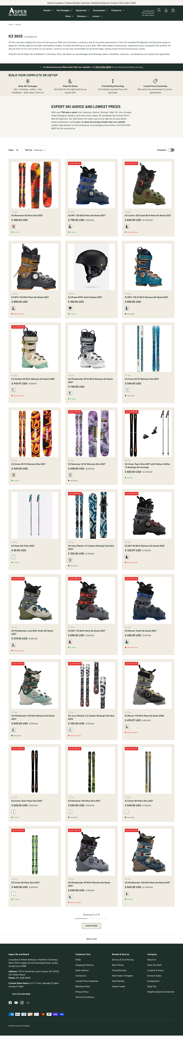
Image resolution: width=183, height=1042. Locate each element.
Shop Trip (151, 986)
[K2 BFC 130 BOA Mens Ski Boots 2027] (34, 267)
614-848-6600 (148, 11)
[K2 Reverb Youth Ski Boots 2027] (148, 600)
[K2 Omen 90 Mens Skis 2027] (148, 770)
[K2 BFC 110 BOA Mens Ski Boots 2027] (91, 600)
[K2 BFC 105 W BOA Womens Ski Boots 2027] (148, 267)
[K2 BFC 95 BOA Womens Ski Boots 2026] (148, 515)
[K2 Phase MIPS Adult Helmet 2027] (91, 267)
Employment (153, 981)
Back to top (92, 939)
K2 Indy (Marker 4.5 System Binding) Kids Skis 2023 (91, 547)
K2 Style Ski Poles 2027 (23, 546)
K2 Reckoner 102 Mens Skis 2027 (84, 801)
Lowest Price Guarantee (86, 981)
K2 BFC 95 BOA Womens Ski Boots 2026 (144, 546)
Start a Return (82, 970)
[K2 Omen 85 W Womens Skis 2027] (34, 433)
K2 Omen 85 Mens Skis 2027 (25, 882)
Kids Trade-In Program (122, 975)
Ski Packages (63, 10)
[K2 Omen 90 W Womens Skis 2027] (148, 348)
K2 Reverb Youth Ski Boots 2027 (140, 631)
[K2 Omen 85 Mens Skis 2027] (34, 852)
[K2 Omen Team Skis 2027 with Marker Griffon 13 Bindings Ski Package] (148, 433)
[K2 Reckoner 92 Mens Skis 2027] (34, 185)
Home (11, 24)
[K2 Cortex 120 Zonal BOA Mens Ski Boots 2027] (148, 185)
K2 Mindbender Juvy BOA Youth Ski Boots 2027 (32, 632)
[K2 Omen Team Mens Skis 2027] (34, 770)
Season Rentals (72, 2)
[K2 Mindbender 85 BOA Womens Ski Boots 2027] (91, 852)
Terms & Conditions (84, 997)
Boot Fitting (117, 965)
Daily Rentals (118, 981)
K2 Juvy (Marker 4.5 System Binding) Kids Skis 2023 (91, 717)
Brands (47, 10)
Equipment (81, 10)
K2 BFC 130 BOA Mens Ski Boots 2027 (30, 297)
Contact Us (80, 975)
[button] (173, 10)
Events (114, 2)
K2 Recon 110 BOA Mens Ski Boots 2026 (144, 715)
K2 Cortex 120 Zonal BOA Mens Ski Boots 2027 (148, 215)
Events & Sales (154, 975)
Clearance (116, 10)
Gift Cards (124, 2)
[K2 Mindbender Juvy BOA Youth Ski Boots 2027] (34, 600)
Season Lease (118, 986)
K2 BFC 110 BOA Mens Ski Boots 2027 (86, 631)
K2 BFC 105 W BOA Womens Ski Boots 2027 (146, 297)
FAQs (133, 2)
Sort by (28, 150)
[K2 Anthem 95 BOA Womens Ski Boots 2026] (34, 348)
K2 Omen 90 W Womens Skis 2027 (142, 379)
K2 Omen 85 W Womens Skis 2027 (28, 464)
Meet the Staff (154, 965)
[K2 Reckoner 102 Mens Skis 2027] (91, 770)
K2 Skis (18, 24)
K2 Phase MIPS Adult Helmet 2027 (85, 297)
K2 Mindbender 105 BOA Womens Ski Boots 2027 (32, 717)
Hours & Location (55, 2)
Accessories (99, 10)
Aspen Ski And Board (22, 1026)
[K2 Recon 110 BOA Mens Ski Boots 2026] (148, 685)
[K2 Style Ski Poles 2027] (34, 515)
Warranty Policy (82, 986)
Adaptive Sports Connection (160, 991)
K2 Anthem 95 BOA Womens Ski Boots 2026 (33, 379)
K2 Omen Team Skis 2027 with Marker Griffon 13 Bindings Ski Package (147, 466)
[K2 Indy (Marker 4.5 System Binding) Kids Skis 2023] (91, 515)
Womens (81, 16)
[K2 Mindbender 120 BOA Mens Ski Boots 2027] (148, 852)
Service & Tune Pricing (122, 959)
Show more (91, 926)
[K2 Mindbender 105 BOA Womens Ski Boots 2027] (34, 685)
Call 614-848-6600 (21, 994)
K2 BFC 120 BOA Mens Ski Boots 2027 (86, 215)
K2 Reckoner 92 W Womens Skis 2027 (86, 464)
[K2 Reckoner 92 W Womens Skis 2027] (91, 433)
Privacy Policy (82, 991)
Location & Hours (155, 970)
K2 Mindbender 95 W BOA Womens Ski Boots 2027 (90, 380)
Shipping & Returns (100, 2)
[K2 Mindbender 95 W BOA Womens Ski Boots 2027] (91, 348)
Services (85, 2)
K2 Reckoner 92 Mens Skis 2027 (27, 215)
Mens (68, 16)
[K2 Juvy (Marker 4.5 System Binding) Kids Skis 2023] (91, 685)
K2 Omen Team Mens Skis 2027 (26, 801)
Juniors (95, 16)
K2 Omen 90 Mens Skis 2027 (139, 801)
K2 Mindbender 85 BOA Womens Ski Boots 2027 (89, 884)
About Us (151, 959)
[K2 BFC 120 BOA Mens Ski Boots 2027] (91, 185)
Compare (161, 150)
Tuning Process (119, 970)
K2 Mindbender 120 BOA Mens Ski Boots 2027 (147, 882)
